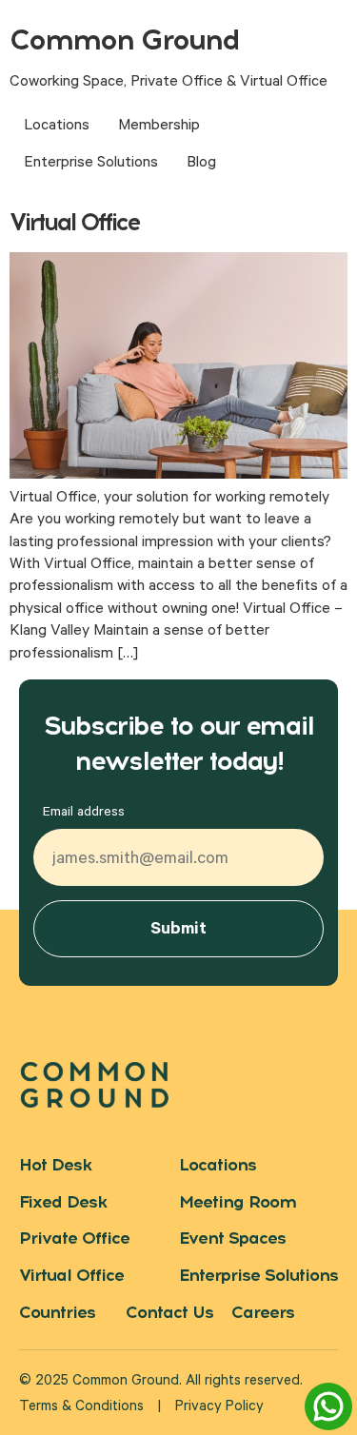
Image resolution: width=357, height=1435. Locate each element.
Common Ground (124, 39)
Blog (201, 163)
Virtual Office (74, 221)
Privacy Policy (219, 1408)
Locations (56, 126)
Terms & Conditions (81, 1408)
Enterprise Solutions (91, 163)
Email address (84, 813)
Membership (159, 126)
